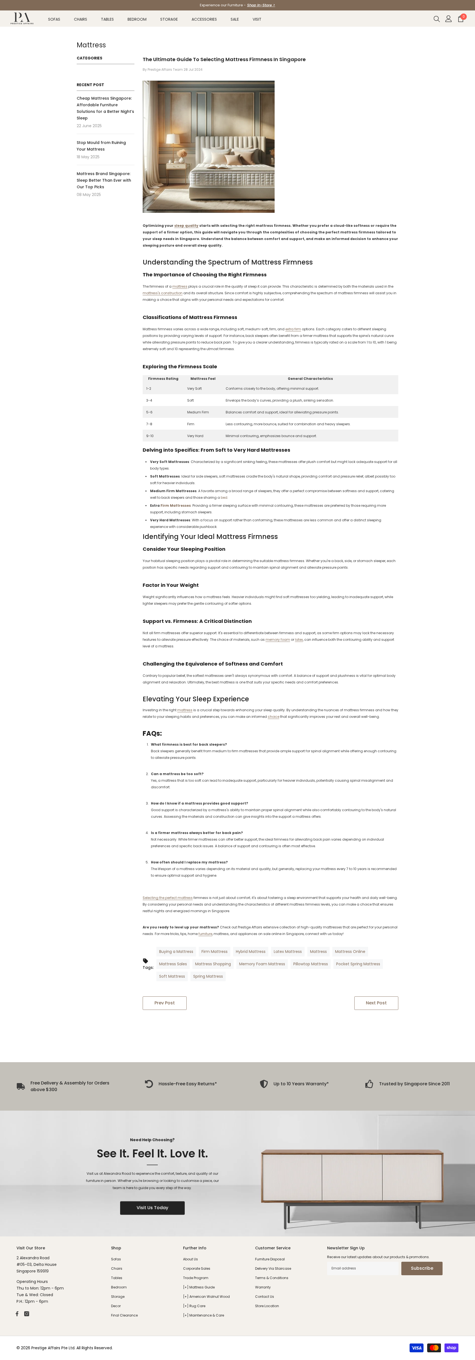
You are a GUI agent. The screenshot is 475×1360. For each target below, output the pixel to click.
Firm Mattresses (176, 505)
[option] (237, 5)
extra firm (293, 329)
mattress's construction (163, 293)
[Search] (437, 18)
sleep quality (186, 225)
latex (299, 639)
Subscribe (422, 1268)
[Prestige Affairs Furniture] (237, 1173)
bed (224, 497)
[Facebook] (17, 1314)
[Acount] (448, 18)
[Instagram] (27, 1314)
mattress (179, 286)
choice (273, 716)
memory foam (278, 639)
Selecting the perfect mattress (168, 897)
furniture (205, 933)
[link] (181, 1084)
